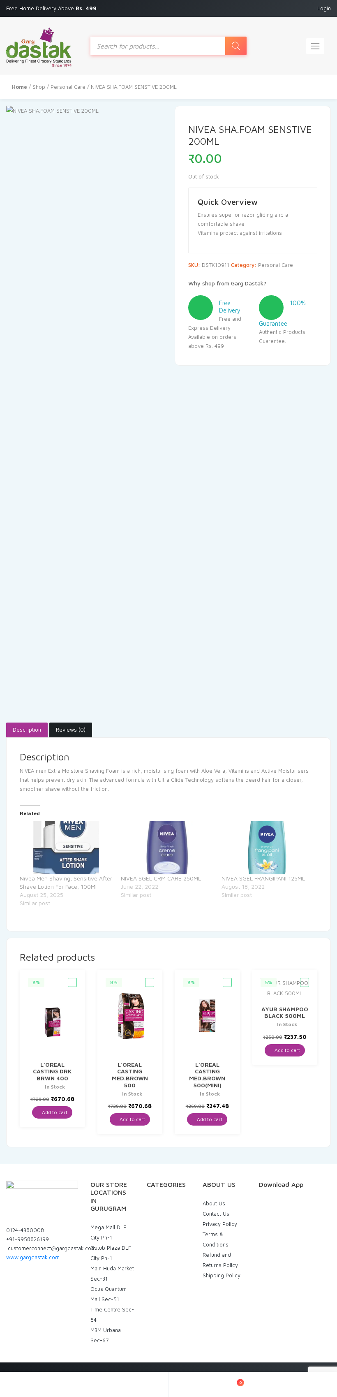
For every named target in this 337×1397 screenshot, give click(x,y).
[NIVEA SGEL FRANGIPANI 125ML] (268, 847)
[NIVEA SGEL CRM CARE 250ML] (167, 847)
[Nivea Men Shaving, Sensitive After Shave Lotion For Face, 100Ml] (66, 847)
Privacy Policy (220, 1224)
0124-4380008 (25, 1230)
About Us (214, 1203)
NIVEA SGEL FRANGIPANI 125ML (263, 878)
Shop (38, 86)
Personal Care (68, 86)
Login (324, 8)
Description (27, 729)
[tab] (27, 730)
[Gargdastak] (39, 46)
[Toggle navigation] (315, 46)
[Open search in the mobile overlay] (168, 46)
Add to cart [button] (54, 1112)
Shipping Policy (221, 1275)
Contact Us (216, 1213)
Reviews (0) (70, 729)
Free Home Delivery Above (52, 8)
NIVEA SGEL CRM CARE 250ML (161, 878)
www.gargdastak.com (33, 1257)
